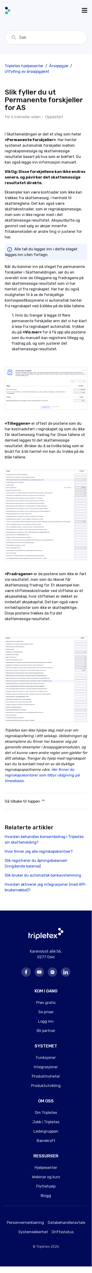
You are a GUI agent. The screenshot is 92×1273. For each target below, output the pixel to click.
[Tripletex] (46, 938)
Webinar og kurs (46, 1177)
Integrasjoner (46, 1067)
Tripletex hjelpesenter (24, 66)
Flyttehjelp (46, 1186)
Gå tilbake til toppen (23, 801)
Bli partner (46, 1030)
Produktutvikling (46, 1085)
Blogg (46, 1195)
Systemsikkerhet (33, 1232)
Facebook (26, 972)
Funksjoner (46, 1057)
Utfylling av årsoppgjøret (27, 71)
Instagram (52, 972)
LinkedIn (65, 972)
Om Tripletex (46, 1112)
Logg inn (46, 1021)
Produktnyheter (46, 1076)
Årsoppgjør (58, 66)
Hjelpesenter (46, 1167)
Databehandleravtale (66, 1222)
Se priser (46, 1012)
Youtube (39, 972)
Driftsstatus (63, 1232)
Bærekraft (46, 1140)
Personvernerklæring (25, 1222)
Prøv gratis (46, 1002)
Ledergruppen (45, 1131)
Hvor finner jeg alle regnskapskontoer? (39, 851)
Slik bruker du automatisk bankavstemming (43, 875)
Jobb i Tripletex (46, 1122)
